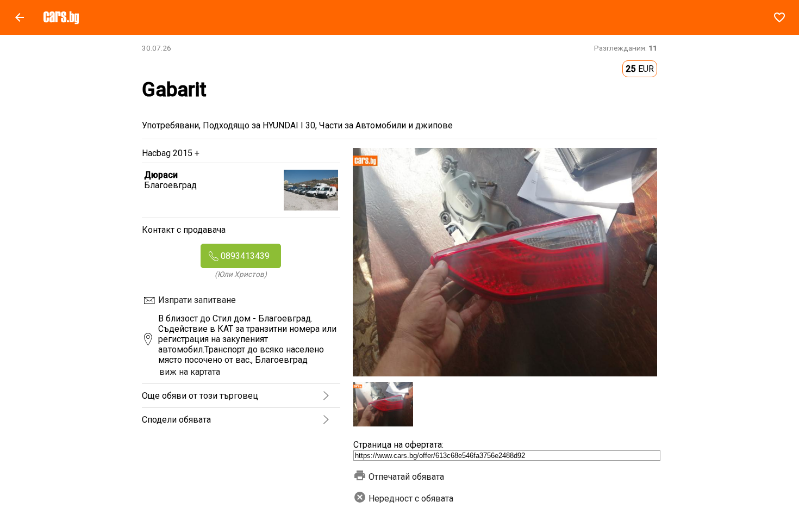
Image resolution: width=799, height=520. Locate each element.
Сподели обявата (176, 419)
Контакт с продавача (184, 230)
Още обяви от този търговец (200, 396)
